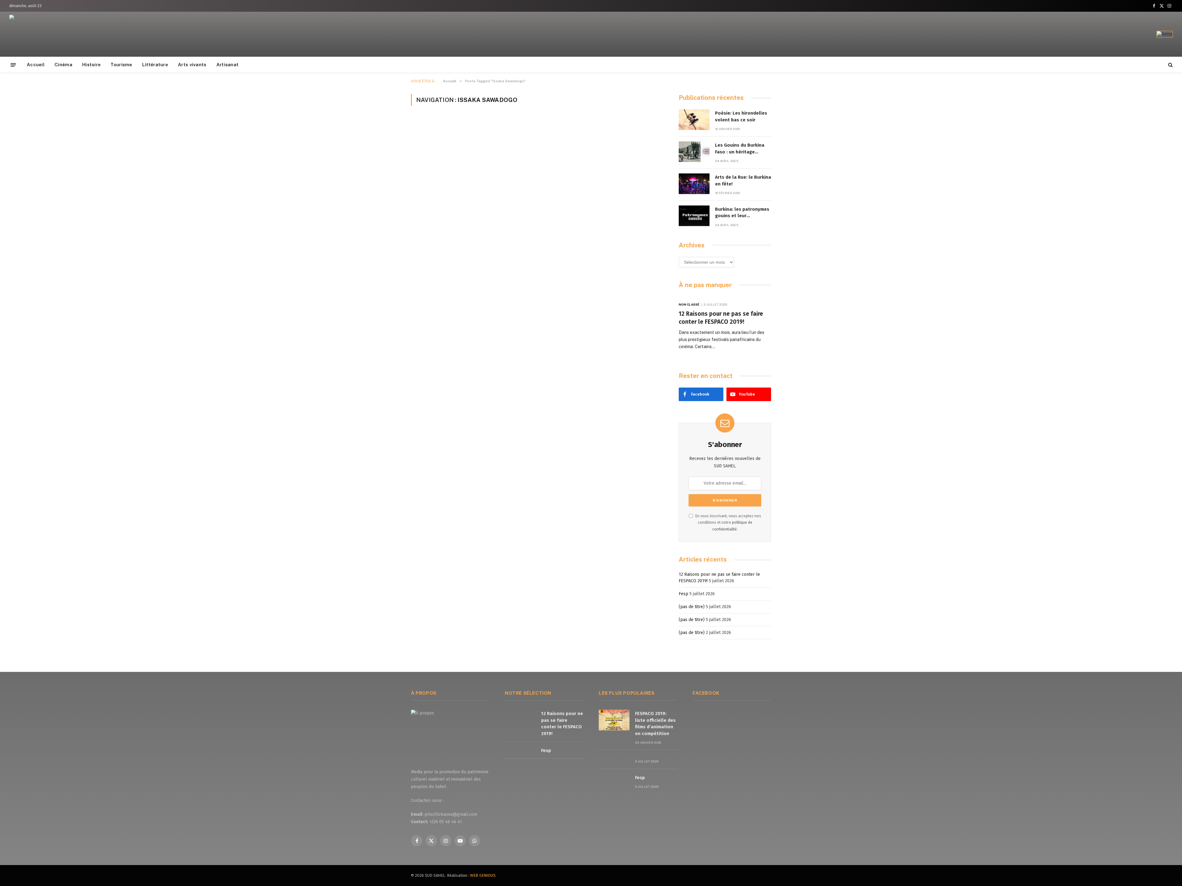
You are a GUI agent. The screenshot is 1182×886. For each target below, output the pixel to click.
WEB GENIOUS (483, 875)
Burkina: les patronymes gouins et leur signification (742, 212)
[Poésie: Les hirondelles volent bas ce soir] (694, 119)
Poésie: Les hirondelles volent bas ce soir (741, 116)
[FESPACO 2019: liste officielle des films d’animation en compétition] (614, 720)
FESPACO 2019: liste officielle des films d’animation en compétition (655, 723)
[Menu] (13, 64)
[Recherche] (1170, 65)
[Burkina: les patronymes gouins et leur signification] (694, 215)
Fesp (683, 593)
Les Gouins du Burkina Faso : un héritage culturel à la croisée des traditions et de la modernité (742, 148)
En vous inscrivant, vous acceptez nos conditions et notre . (727, 522)
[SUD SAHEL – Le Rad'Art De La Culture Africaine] (40, 34)
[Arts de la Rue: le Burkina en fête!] (694, 183)
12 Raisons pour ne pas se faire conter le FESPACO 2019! (721, 317)
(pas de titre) (692, 606)
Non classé (689, 304)
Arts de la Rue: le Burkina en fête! (743, 180)
